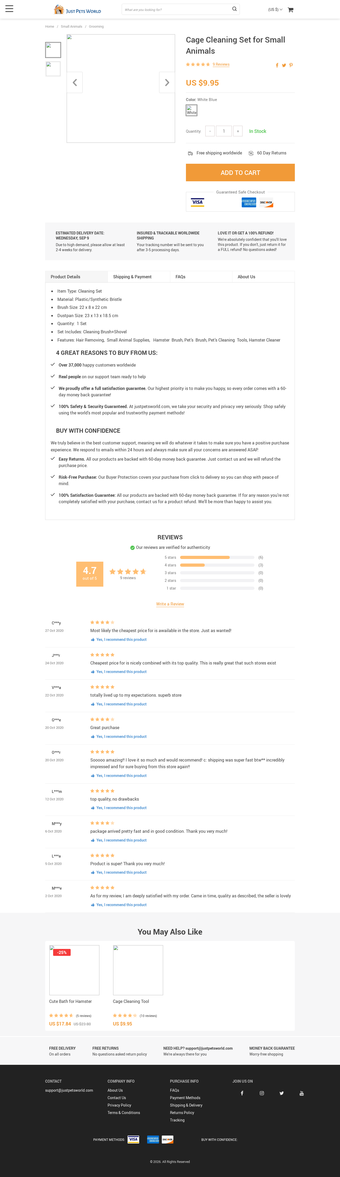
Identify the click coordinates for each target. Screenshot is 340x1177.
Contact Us (117, 1097)
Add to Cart (240, 172)
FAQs (174, 1090)
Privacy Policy (119, 1105)
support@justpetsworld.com (69, 1090)
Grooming (96, 26)
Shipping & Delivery (186, 1105)
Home (49, 26)
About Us (115, 1090)
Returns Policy (182, 1112)
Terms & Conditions (124, 1112)
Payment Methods (185, 1097)
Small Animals (71, 26)
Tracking (177, 1120)
